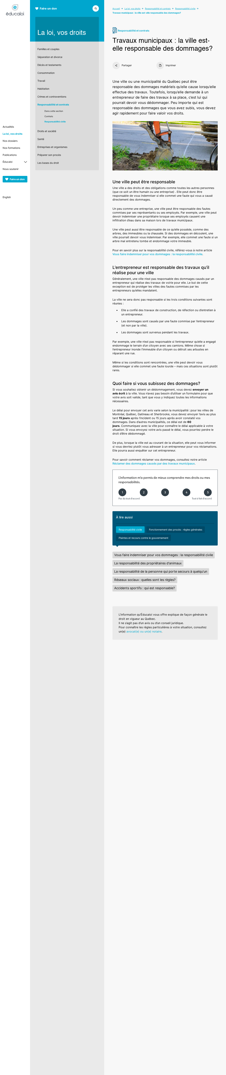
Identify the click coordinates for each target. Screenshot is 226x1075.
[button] (96, 8)
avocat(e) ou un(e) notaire (144, 631)
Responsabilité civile (55, 121)
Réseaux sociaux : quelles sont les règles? (145, 580)
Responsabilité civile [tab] (130, 529)
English (7, 197)
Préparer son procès (49, 154)
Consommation (46, 72)
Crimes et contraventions (51, 96)
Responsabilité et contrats (53, 104)
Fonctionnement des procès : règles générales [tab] (175, 529)
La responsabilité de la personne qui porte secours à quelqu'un (160, 571)
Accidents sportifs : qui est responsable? (144, 588)
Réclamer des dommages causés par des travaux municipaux (153, 463)
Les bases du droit (48, 162)
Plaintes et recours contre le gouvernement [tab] (143, 537)
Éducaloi (7, 161)
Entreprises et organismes (52, 146)
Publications (10, 154)
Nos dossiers (10, 140)
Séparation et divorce (49, 56)
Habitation (43, 88)
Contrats (48, 116)
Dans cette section (53, 111)
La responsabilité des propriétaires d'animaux (148, 563)
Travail (41, 80)
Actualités (8, 126)
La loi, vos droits (12, 133)
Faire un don (17, 179)
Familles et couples (48, 49)
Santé (40, 139)
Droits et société (46, 131)
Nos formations (11, 147)
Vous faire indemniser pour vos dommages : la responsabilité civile (157, 254)
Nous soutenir (11, 168)
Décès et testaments (49, 64)
